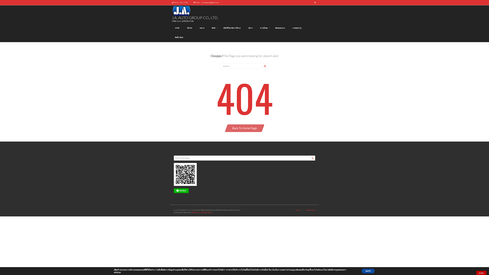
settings (117, 272)
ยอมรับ (368, 271)
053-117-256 (184, 2)
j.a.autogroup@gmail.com (210, 2)
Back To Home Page (244, 128)
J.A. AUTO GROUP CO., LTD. (195, 17)
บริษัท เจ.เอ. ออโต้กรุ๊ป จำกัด (202, 212)
